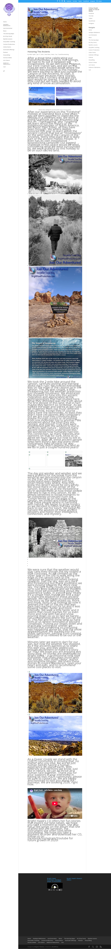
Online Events (7, 47)
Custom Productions (9, 44)
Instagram (92, 1)
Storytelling (6, 55)
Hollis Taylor (32, 54)
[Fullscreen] (61, 890)
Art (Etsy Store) (7, 36)
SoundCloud (86, 1)
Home (5, 22)
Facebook (69, 1)
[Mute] (59, 890)
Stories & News (7, 57)
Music (5, 31)
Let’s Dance (6, 60)
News (52, 54)
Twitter (80, 1)
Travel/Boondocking (63, 54)
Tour (56, 54)
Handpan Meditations (6, 25)
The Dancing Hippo (8, 33)
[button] (55, 887)
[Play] (49, 890)
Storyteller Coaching (9, 41)
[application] (55, 887)
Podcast (5, 52)
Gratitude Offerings (8, 49)
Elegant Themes (39, 947)
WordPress (55, 947)
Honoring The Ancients (39, 51)
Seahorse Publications (6, 63)
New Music (48, 54)
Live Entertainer (7, 28)
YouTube (75, 1)
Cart (4, 67)
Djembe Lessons (7, 39)
